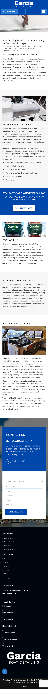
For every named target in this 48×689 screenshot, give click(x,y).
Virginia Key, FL (8, 646)
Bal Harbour (6, 606)
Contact (6, 570)
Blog (5, 574)
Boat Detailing (8, 549)
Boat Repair (8, 545)
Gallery (6, 566)
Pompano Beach (8, 633)
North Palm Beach (9, 626)
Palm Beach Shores (9, 639)
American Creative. (32, 682)
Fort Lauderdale (8, 613)
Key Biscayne (7, 619)
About (6, 562)
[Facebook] (23, 11)
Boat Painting (8, 538)
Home (6, 559)
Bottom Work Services (11, 542)
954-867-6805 (10, 11)
